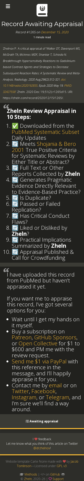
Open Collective (38, 343)
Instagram (24, 397)
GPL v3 (62, 466)
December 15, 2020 (55, 32)
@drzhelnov (41, 448)
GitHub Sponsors (55, 337)
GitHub (55, 474)
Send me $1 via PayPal (39, 361)
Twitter (20, 391)
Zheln (28, 479)
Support (58, 479)
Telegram (57, 397)
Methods (30, 474)
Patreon (22, 337)
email (55, 385)
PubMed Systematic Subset (45, 131)
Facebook (43, 391)
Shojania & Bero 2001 (44, 146)
